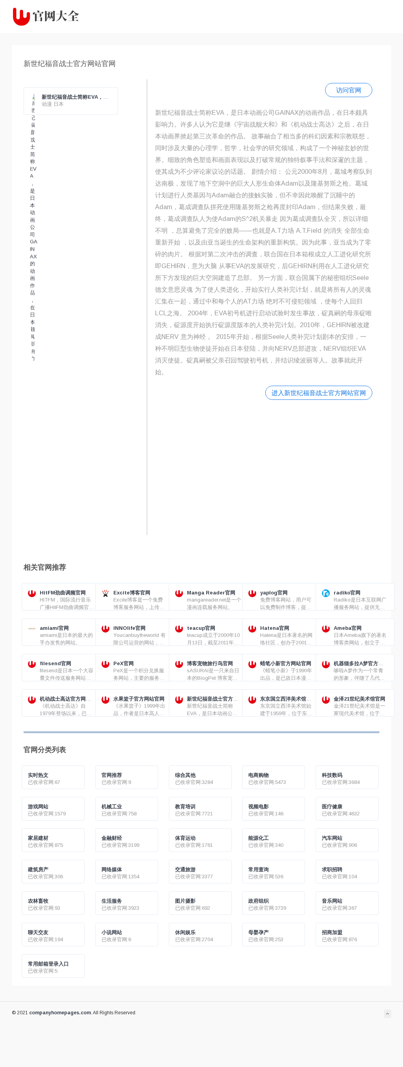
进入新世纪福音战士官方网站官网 (319, 392)
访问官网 (348, 90)
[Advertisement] (263, 466)
